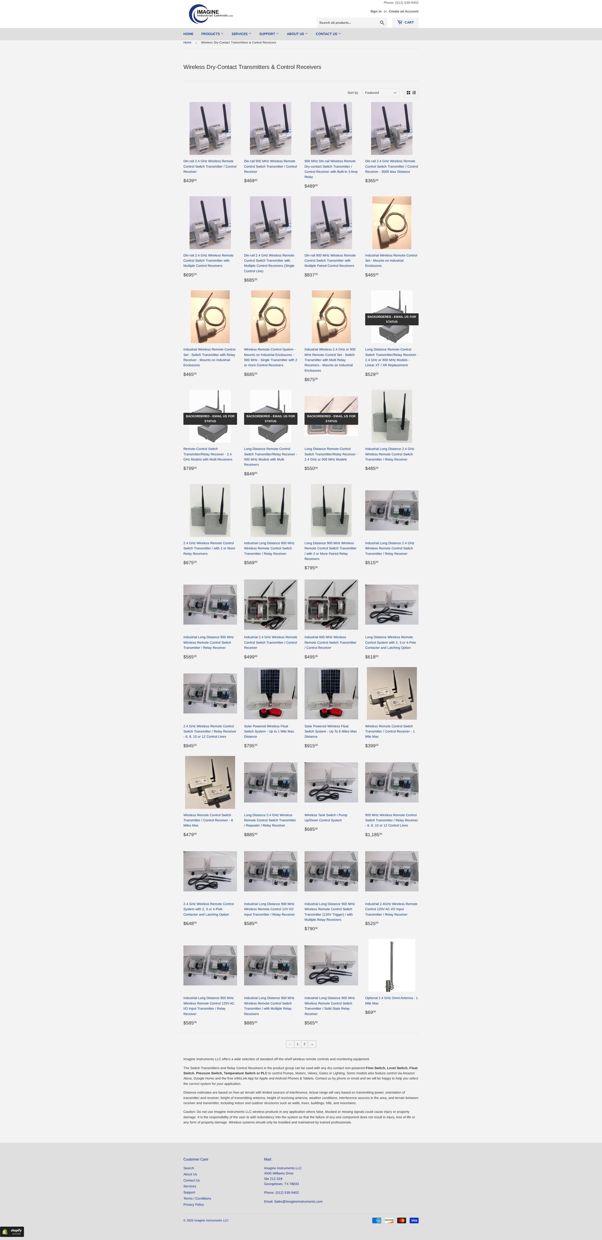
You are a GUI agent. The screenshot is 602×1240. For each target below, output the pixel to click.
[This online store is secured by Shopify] (12, 1236)
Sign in (376, 11)
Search (188, 1168)
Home (188, 34)
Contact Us (327, 34)
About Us (296, 34)
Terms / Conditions (197, 1198)
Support (267, 34)
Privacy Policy (193, 1204)
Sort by (353, 92)
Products (211, 34)
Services (240, 34)
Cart (409, 22)
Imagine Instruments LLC (211, 1220)
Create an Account (404, 11)
